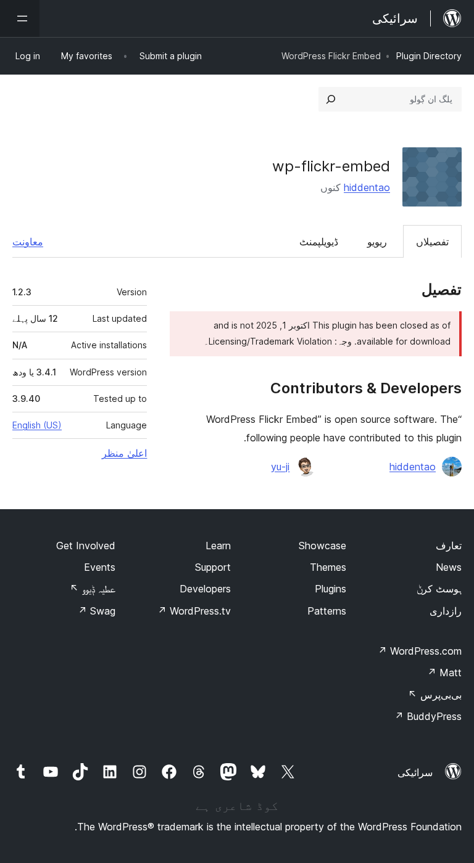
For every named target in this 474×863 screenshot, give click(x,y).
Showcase (322, 545)
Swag (96, 611)
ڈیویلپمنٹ (318, 241)
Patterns (326, 611)
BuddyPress (428, 716)
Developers (205, 589)
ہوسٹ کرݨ (439, 589)
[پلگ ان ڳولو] (330, 99)
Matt (444, 672)
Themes (328, 567)
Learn (218, 545)
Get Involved (85, 545)
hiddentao (367, 187)
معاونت (27, 241)
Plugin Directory (429, 56)
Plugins (330, 589)
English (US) (37, 425)
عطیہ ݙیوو (92, 589)
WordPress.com (420, 651)
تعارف (449, 545)
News (449, 567)
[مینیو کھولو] (20, 18)
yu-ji (280, 466)
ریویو (377, 241)
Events (99, 567)
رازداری (446, 611)
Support (213, 567)
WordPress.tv (194, 611)
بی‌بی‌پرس (435, 695)
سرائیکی (415, 772)
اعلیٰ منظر (124, 453)
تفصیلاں (432, 241)
